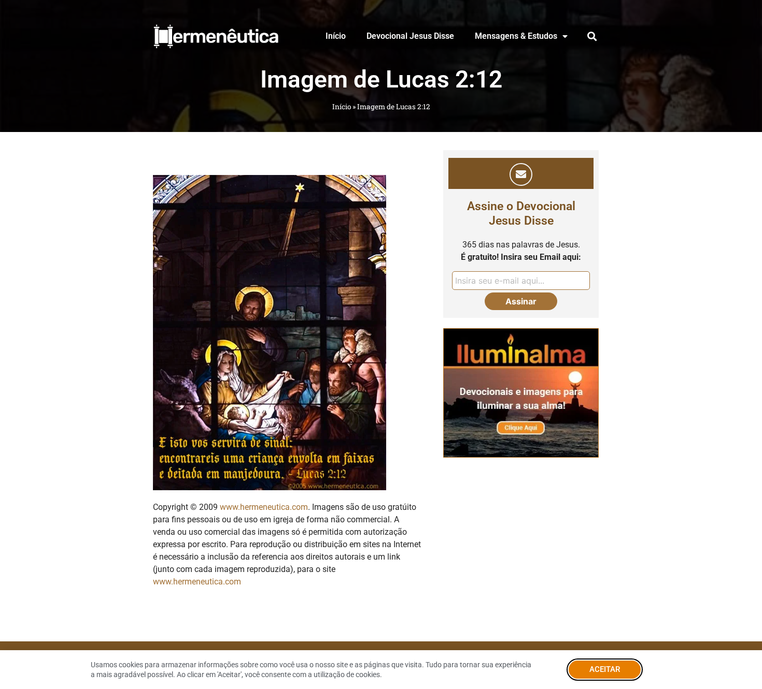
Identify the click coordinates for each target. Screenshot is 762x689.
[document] (381, 344)
